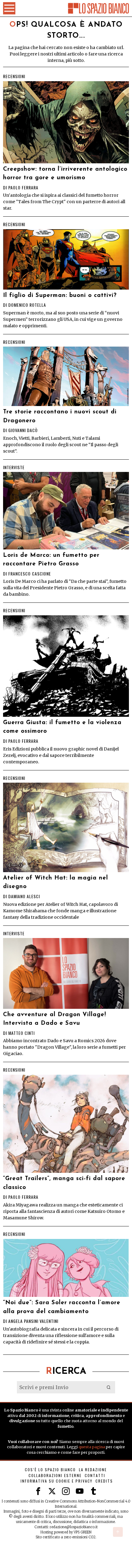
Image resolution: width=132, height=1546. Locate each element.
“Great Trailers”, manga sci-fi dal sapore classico (64, 1183)
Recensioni (14, 76)
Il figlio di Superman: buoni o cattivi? (60, 295)
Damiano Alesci (24, 896)
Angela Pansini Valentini (33, 1321)
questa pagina (92, 1447)
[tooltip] (38, 1491)
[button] (109, 1387)
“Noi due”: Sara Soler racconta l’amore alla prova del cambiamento (61, 1307)
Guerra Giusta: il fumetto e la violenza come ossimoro (62, 727)
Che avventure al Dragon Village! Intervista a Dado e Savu (54, 1019)
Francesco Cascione (29, 573)
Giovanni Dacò (23, 430)
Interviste (14, 467)
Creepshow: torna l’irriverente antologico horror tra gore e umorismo (65, 173)
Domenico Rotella (27, 305)
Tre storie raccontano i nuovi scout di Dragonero (60, 416)
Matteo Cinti (21, 1033)
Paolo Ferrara (23, 187)
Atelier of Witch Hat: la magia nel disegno (55, 882)
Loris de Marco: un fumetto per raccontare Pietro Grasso (51, 560)
